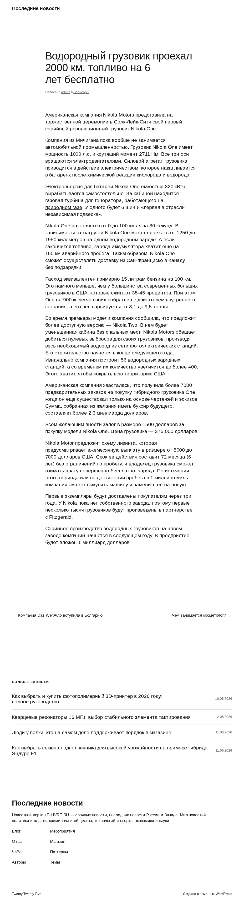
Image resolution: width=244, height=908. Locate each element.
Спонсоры (81, 92)
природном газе (63, 207)
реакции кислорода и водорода (152, 174)
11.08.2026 (223, 732)
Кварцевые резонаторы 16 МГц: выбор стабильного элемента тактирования (101, 717)
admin (66, 92)
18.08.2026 (223, 698)
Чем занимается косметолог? (199, 615)
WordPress (224, 894)
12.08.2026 (223, 717)
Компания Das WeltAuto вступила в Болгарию (60, 615)
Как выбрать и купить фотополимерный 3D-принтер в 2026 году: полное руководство (87, 698)
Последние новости (36, 8)
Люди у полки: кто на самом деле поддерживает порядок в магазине (91, 732)
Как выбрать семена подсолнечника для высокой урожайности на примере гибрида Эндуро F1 (110, 750)
